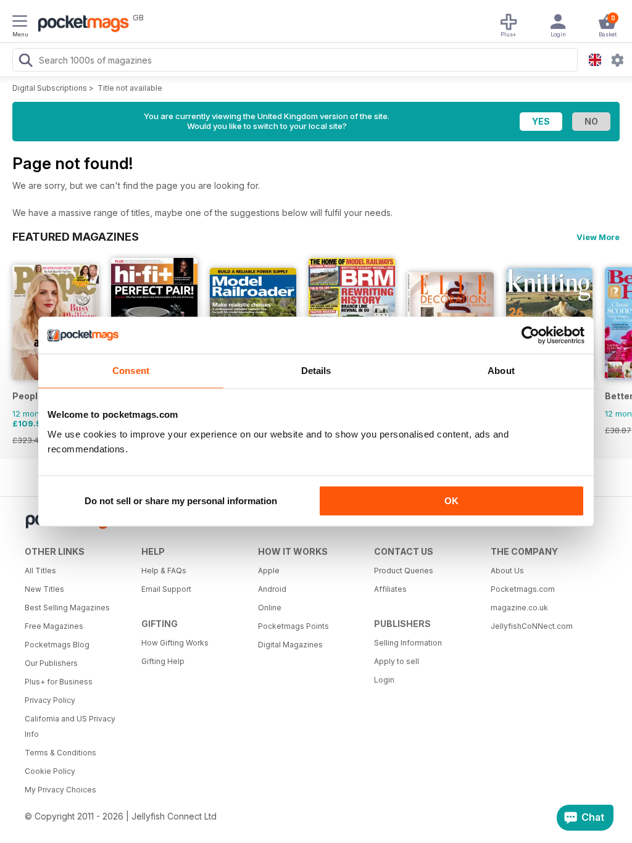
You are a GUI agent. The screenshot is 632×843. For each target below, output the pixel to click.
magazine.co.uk (519, 607)
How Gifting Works (175, 642)
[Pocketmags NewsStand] (80, 24)
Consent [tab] (130, 370)
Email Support (166, 589)
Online (269, 607)
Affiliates (390, 589)
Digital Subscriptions (49, 88)
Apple (269, 570)
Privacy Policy (50, 700)
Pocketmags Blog (57, 644)
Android (272, 589)
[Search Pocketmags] (25, 62)
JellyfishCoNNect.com (532, 626)
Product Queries (403, 570)
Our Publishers (51, 663)
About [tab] (501, 370)
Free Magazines (54, 626)
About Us (507, 570)
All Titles (40, 570)
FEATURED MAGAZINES (75, 236)
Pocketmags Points (293, 626)
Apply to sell (396, 661)
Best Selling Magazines (67, 607)
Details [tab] (316, 370)
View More (598, 237)
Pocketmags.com (523, 589)
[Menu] (19, 22)
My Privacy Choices (60, 789)
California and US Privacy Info (70, 726)
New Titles (44, 589)
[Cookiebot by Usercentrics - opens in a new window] (530, 335)
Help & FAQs (163, 570)
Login (384, 679)
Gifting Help (163, 661)
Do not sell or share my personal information (181, 501)
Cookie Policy (50, 771)
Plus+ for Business (59, 681)
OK (451, 501)
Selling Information (408, 642)
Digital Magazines (290, 644)
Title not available (130, 88)
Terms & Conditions (60, 752)
